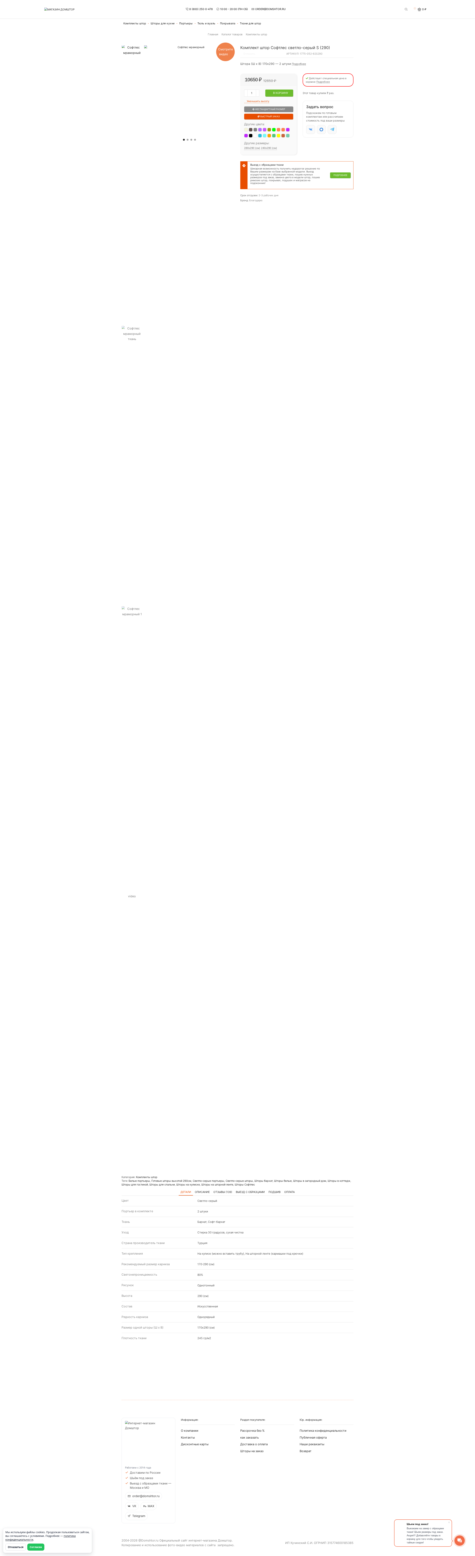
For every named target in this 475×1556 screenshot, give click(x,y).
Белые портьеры (139, 1180)
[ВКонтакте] (310, 129)
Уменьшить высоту (257, 101)
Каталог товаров (232, 34)
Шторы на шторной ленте (217, 1184)
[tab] (186, 1192)
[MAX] (321, 129)
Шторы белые (283, 1180)
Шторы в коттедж (339, 1180)
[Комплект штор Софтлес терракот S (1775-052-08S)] (283, 136)
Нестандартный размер (270, 109)
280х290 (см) (252, 147)
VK (134, 1506)
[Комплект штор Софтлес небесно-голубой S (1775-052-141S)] (264, 136)
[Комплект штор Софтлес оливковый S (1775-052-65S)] (269, 130)
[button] (184, 140)
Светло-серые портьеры (208, 1180)
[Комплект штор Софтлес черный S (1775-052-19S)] (251, 136)
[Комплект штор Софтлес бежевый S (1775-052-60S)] (246, 130)
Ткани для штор (250, 23)
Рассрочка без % (252, 1430)
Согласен (36, 1547)
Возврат (306, 1451)
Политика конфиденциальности (323, 1430)
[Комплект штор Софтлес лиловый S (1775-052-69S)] (288, 130)
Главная (213, 34)
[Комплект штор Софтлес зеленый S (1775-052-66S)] (274, 130)
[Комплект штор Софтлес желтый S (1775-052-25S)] (278, 136)
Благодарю (256, 200)
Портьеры (186, 23)
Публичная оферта (313, 1437)
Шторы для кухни (163, 23)
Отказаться (15, 1547)
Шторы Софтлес (245, 1184)
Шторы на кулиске (188, 1184)
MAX (151, 1506)
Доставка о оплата (254, 1444)
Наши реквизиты (312, 1444)
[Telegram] (332, 129)
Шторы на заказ (251, 1451)
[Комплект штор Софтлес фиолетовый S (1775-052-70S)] (246, 136)
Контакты (188, 1437)
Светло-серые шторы (239, 1180)
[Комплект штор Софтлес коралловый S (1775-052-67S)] (278, 130)
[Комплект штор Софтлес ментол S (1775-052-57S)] (288, 136)
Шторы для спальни (162, 1184)
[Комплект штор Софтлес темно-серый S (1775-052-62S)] (255, 130)
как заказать (249, 1437)
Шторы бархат (263, 1180)
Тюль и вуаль (206, 23)
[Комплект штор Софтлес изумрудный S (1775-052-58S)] (274, 136)
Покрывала (227, 23)
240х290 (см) (269, 147)
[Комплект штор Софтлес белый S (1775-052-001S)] (255, 136)
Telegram (138, 1516)
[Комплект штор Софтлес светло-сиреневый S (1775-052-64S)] (264, 130)
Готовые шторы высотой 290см (171, 1180)
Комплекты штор (134, 23)
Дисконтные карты (195, 1444)
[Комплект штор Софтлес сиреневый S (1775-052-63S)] (260, 130)
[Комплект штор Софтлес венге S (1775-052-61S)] (251, 130)
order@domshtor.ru (146, 1496)
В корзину (280, 92)
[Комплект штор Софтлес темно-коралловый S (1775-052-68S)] (283, 130)
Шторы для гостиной (135, 1184)
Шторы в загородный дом (309, 1180)
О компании (189, 1430)
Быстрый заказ (270, 116)
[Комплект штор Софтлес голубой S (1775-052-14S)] (260, 136)
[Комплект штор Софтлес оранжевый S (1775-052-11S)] (269, 136)
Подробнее (299, 63)
